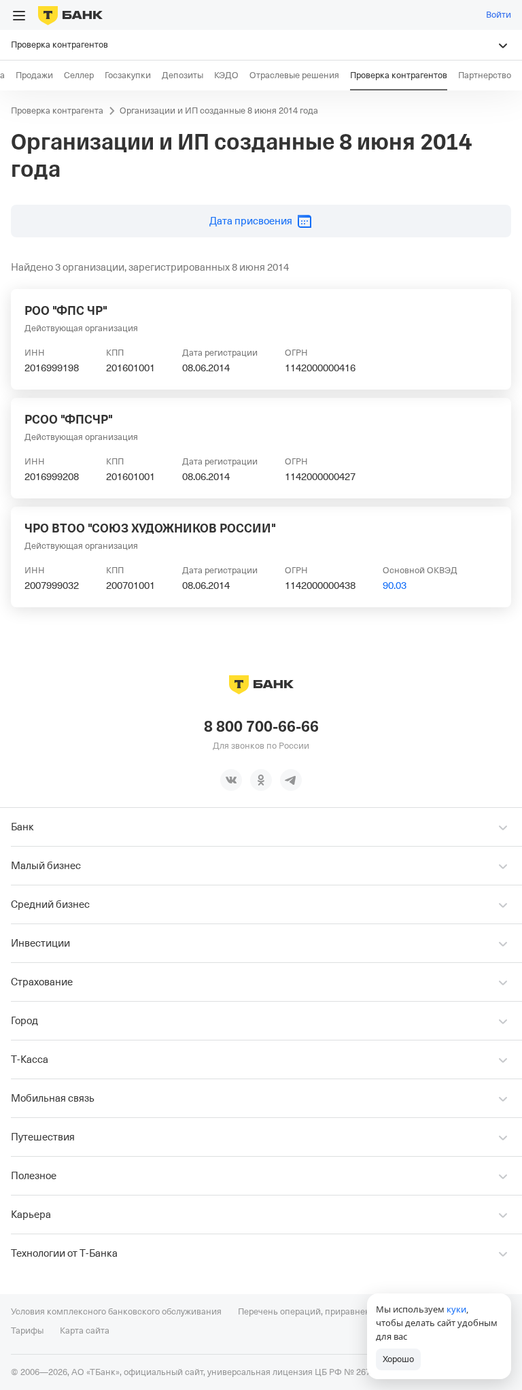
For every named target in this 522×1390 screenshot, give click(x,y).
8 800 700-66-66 (261, 726)
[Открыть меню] (19, 15)
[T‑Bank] (70, 15)
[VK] (231, 780)
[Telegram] (291, 780)
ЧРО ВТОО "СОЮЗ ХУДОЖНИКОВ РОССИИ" (150, 528)
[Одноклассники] (261, 780)
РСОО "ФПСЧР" (68, 419)
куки (456, 1309)
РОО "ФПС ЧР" (65, 311)
